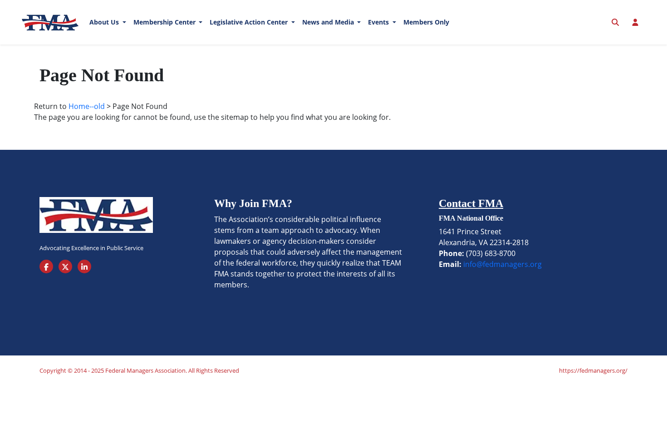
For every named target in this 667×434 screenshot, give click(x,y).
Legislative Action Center (249, 22)
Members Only (426, 22)
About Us (105, 22)
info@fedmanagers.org (502, 264)
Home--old (87, 106)
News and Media (329, 22)
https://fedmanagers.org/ (593, 370)
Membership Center (165, 22)
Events (379, 22)
